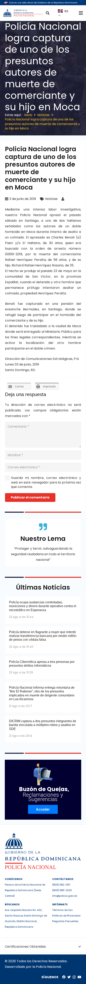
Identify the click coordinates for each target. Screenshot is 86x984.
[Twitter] (69, 977)
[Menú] (80, 13)
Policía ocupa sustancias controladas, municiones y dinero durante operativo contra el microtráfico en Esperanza (42, 606)
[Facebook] (63, 977)
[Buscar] (48, 13)
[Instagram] (74, 977)
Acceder (43, 809)
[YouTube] (79, 977)
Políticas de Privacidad (66, 915)
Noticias (51, 199)
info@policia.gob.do (64, 896)
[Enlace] (23, 13)
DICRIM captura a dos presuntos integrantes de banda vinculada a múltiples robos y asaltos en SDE (42, 724)
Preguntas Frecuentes (65, 921)
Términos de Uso (62, 910)
